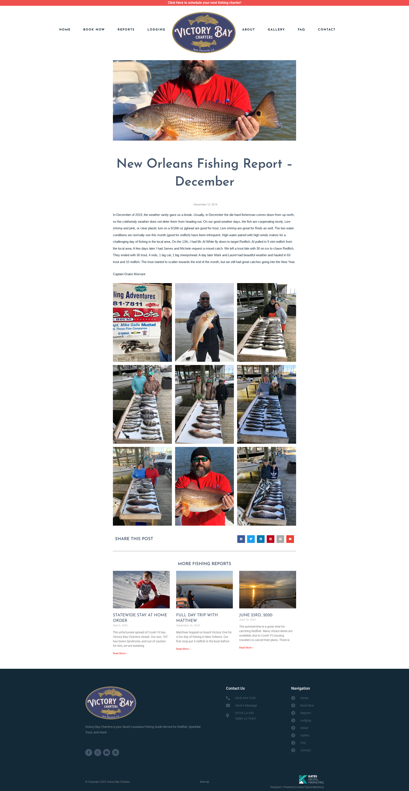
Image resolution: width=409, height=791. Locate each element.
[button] (241, 539)
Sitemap (204, 781)
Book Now (94, 29)
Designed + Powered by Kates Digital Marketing (297, 787)
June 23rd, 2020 (255, 615)
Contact (327, 29)
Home (65, 29)
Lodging (156, 29)
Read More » (120, 653)
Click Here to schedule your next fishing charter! (204, 3)
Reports (126, 29)
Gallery (276, 29)
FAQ (301, 29)
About (248, 29)
